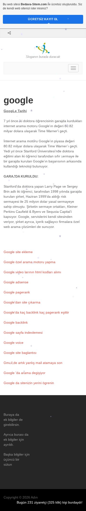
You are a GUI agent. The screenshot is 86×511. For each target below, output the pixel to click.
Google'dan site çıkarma (22, 302)
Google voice (13, 343)
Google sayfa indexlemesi (23, 332)
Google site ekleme (18, 252)
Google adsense (16, 282)
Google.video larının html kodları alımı (32, 272)
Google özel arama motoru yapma (29, 262)
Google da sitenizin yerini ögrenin (29, 383)
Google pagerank (17, 292)
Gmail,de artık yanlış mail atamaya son (33, 363)
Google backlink (16, 322)
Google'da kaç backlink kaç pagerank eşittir (36, 312)
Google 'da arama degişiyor (24, 373)
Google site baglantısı (20, 353)
